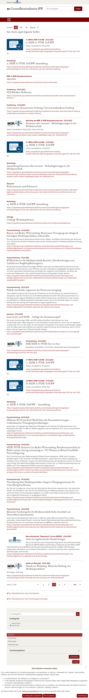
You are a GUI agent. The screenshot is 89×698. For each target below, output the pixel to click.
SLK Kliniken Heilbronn (19, 92)
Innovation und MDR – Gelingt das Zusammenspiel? (34, 317)
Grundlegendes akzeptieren (32, 696)
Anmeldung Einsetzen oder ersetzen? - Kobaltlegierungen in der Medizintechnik (38, 167)
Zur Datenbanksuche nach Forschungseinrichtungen (28, 599)
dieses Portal (16, 623)
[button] (78, 650)
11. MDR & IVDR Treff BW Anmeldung (27, 63)
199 (75, 585)
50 (21, 27)
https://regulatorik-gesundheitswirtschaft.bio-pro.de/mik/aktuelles (32, 82)
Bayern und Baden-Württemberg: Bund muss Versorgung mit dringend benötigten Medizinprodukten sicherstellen (42, 234)
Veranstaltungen (13, 645)
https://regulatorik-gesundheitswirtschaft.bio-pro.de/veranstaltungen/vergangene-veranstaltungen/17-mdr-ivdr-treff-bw (43, 371)
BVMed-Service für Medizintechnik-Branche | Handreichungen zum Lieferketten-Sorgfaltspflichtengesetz (41, 262)
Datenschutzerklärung (30, 691)
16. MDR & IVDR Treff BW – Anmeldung (28, 404)
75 (27, 27)
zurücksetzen (74, 657)
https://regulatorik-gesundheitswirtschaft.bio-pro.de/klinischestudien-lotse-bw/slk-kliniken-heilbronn (41, 97)
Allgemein (11, 635)
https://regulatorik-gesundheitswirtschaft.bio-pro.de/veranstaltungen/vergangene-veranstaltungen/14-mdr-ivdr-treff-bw (43, 153)
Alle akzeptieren (49, 696)
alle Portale (15, 626)
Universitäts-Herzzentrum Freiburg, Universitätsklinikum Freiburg (40, 108)
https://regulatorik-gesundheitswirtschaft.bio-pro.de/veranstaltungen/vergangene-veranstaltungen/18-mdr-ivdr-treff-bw (43, 392)
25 (16, 27)
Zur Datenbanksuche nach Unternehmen (24, 593)
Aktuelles (11, 79)
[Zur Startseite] (25, 8)
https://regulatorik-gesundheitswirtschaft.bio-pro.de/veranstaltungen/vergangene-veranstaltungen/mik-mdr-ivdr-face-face (38, 351)
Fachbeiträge (12, 638)
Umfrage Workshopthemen (20, 220)
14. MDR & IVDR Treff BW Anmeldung (27, 204)
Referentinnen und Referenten (22, 186)
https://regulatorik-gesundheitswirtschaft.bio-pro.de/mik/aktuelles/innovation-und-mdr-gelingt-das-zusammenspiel (43, 332)
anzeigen (76, 662)
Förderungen (12, 641)
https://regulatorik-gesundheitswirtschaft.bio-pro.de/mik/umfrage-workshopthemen (39, 223)
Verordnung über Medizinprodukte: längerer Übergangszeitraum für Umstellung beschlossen (41, 483)
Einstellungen (82, 696)
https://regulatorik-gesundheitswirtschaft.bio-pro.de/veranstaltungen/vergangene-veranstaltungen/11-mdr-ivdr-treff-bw (43, 51)
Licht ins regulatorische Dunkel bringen (45, 539)
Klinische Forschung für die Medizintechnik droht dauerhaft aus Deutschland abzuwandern (39, 513)
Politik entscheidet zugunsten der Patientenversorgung (34, 290)
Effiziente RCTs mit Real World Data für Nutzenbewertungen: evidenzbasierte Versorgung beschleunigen (38, 421)
